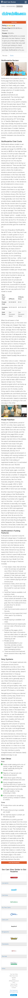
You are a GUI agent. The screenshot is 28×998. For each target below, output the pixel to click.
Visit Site (14, 22)
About (13, 979)
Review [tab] (4, 55)
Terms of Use (13, 984)
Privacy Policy (13, 986)
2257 (14, 982)
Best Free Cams (14, 976)
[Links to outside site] (14, 69)
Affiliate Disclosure (14, 981)
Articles (14, 977)
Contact (14, 987)
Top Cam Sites (14, 974)
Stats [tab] (12, 55)
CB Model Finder (13, 992)
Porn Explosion (14, 990)
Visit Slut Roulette (14, 862)
